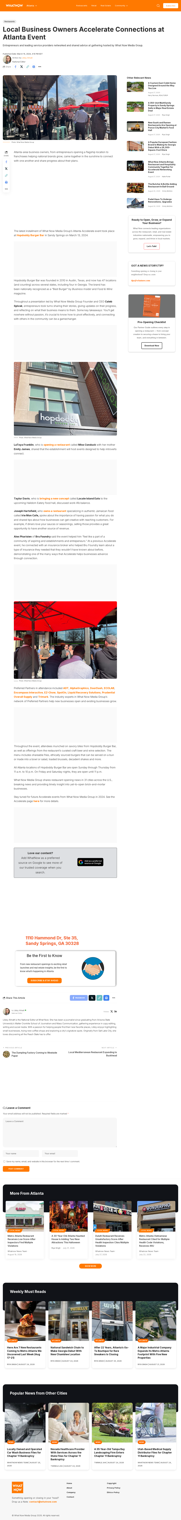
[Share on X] (21, 67)
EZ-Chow (50, 692)
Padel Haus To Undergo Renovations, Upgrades (160, 200)
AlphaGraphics (79, 688)
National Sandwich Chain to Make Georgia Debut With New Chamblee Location (67, 1351)
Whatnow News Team (17, 1251)
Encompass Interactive (28, 692)
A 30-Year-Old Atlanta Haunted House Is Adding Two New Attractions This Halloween (68, 1239)
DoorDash (96, 688)
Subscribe (170, 6)
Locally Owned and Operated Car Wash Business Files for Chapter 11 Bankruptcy (24, 1452)
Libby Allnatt (27, 58)
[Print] (33, 67)
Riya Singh (166, 115)
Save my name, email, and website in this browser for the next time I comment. (43, 1161)
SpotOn (61, 692)
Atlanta (12, 1341)
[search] (158, 5)
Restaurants (81, 5)
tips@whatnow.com (140, 280)
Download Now (152, 345)
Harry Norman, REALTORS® (158, 95)
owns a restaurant (54, 511)
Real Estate (106, 5)
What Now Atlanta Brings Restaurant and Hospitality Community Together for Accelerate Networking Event (161, 167)
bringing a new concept (54, 498)
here (36, 801)
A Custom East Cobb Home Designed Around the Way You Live (162, 85)
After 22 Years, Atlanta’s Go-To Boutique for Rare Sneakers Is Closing (111, 1351)
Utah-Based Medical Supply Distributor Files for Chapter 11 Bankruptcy (155, 1452)
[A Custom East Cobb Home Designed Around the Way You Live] (135, 87)
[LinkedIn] (115, 1012)
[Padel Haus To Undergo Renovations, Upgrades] (135, 203)
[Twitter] (111, 1012)
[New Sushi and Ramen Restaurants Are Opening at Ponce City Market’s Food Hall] (135, 126)
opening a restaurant (57, 444)
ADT (66, 688)
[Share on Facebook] (15, 67)
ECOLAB (109, 688)
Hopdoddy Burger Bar (30, 235)
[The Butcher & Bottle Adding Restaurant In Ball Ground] (135, 188)
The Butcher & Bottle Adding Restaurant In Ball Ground (162, 185)
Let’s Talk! (152, 246)
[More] (40, 67)
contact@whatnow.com (43, 1501)
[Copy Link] (27, 67)
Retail (94, 5)
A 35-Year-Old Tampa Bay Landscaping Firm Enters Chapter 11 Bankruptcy (109, 1452)
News (10, 1442)
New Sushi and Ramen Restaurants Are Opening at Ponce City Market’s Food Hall (162, 126)
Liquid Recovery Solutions (84, 692)
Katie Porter (166, 177)
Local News (14, 1230)
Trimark (43, 696)
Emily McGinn (167, 191)
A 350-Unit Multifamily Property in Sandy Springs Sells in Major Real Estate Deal (161, 107)
